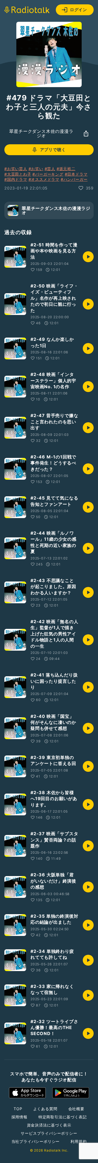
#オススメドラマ (44, 179)
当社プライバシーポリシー (35, 1141)
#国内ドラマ (15, 179)
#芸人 (50, 168)
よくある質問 (45, 1108)
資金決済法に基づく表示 (49, 1125)
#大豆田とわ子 (17, 174)
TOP (18, 1108)
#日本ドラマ (76, 174)
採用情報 (19, 1117)
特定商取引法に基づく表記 (62, 1117)
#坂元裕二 (66, 168)
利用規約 (79, 1141)
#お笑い (36, 168)
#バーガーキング (47, 174)
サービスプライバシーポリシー (49, 1133)
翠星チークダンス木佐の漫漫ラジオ (41, 133)
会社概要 (76, 1108)
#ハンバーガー (74, 179)
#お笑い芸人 (15, 168)
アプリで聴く (53, 149)
